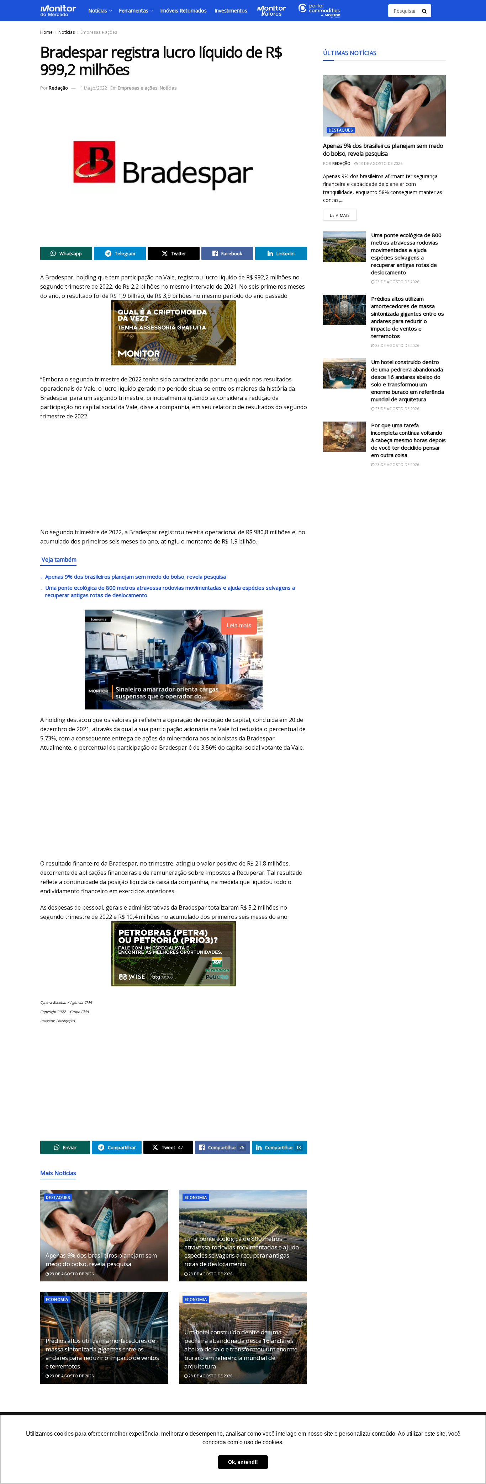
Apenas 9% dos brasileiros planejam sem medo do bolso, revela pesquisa (135, 576)
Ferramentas (133, 10)
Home (46, 32)
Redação (58, 88)
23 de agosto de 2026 (71, 1273)
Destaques (58, 1197)
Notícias (97, 10)
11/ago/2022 (93, 88)
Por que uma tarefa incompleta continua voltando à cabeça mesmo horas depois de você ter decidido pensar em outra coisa (408, 440)
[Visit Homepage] (58, 10)
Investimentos (231, 10)
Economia (196, 1197)
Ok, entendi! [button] (243, 1462)
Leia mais (343, 213)
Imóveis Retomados (183, 10)
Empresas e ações (98, 32)
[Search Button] (424, 10)
